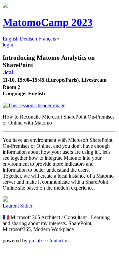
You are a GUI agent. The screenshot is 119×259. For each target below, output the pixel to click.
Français (47, 39)
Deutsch (28, 39)
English (11, 39)
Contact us (58, 240)
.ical (8, 72)
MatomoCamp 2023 (48, 22)
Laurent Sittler (17, 206)
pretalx (36, 240)
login (8, 44)
